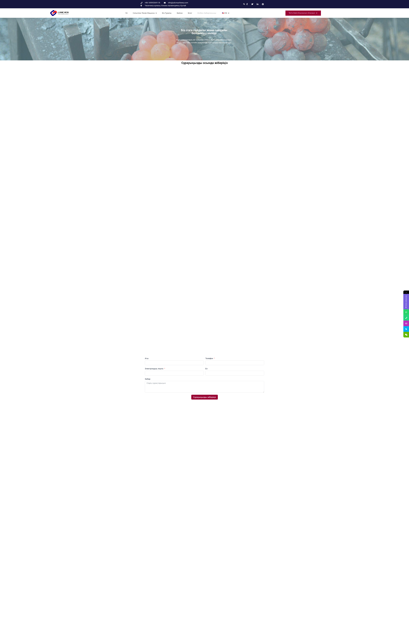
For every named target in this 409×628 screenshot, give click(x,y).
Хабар (147, 379)
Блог (190, 13)
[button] (244, 4)
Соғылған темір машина (144, 13)
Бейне (180, 13)
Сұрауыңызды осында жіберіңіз (204, 63)
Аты (146, 358)
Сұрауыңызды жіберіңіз (204, 397)
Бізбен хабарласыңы (206, 13)
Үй (126, 13)
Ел (206, 369)
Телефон (209, 358)
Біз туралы (166, 13)
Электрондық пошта (154, 369)
